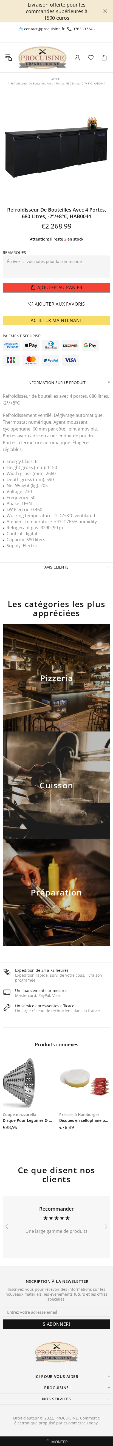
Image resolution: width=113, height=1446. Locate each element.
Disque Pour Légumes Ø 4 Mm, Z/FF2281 (28, 1120)
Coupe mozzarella (19, 1114)
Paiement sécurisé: (22, 335)
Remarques (14, 252)
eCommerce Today (81, 1423)
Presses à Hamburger (79, 1114)
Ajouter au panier (56, 685)
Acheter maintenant (56, 320)
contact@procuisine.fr (44, 29)
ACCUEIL (56, 79)
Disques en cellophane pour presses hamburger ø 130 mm (84, 1120)
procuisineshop (42, 57)
